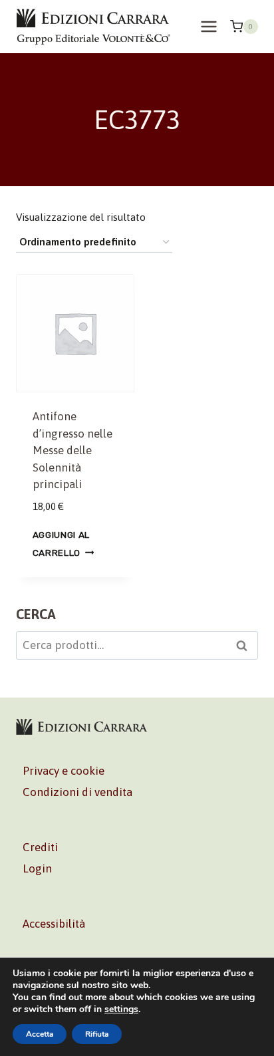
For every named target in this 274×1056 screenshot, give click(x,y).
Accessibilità (54, 923)
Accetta (39, 1034)
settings (121, 1009)
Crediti (40, 847)
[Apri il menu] (208, 26)
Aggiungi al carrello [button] (61, 543)
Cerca (245, 647)
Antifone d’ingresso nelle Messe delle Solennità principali (72, 450)
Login (37, 868)
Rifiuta (96, 1034)
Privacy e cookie (63, 770)
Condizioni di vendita (77, 792)
